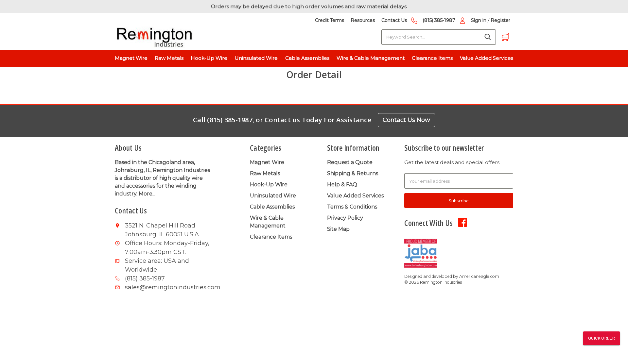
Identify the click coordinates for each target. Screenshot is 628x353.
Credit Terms (329, 20)
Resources (363, 20)
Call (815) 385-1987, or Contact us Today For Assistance (282, 119)
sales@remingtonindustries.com (169, 287)
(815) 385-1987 (439, 20)
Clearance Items (432, 58)
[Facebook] (462, 222)
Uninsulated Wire (256, 58)
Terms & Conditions (352, 207)
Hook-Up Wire (209, 58)
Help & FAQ (342, 184)
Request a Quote (350, 162)
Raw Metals (169, 58)
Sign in (478, 20)
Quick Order (601, 338)
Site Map (338, 229)
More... (147, 194)
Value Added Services (486, 58)
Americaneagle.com (479, 276)
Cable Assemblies (307, 58)
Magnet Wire (131, 58)
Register (500, 20)
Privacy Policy (345, 218)
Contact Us (394, 20)
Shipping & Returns (352, 173)
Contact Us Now (406, 119)
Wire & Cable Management (371, 58)
